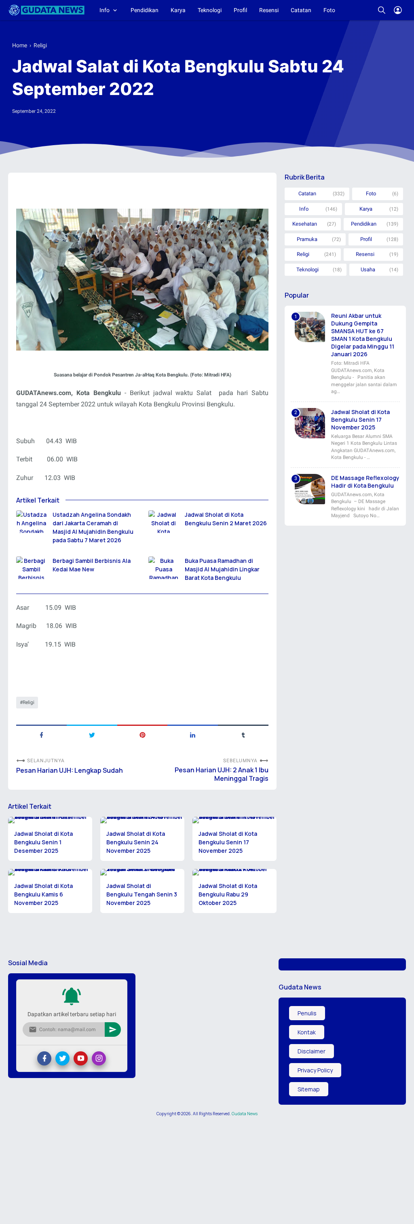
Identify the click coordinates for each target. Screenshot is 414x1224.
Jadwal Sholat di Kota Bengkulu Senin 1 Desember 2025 (43, 842)
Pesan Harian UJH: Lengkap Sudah (69, 770)
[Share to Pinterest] (142, 734)
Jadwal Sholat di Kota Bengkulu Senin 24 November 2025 (135, 842)
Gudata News (245, 1113)
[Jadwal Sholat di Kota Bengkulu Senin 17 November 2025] (234, 820)
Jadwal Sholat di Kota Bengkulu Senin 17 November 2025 (228, 842)
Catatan (301, 10)
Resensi (269, 10)
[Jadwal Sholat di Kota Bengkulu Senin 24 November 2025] (142, 820)
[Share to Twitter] (92, 734)
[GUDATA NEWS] (46, 10)
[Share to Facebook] (41, 734)
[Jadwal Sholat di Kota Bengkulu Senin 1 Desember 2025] (50, 820)
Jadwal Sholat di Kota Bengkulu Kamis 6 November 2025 (43, 894)
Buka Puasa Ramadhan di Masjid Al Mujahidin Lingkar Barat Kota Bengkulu (222, 569)
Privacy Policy (315, 1070)
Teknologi (210, 10)
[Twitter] (62, 1058)
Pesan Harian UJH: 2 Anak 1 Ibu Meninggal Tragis (221, 774)
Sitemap (309, 1089)
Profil (240, 10)
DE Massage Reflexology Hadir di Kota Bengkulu (365, 481)
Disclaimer (311, 1051)
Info (104, 10)
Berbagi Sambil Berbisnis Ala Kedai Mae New (92, 565)
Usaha (368, 269)
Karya (178, 10)
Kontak (307, 1032)
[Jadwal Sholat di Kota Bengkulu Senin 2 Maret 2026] (163, 521)
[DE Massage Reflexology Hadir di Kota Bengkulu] (310, 489)
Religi (28, 702)
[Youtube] (81, 1058)
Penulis (307, 1013)
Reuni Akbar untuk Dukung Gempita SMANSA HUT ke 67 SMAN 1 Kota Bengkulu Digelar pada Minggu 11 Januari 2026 (362, 335)
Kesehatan (304, 224)
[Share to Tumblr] (243, 734)
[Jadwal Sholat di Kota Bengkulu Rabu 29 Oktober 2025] (234, 872)
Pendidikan (144, 10)
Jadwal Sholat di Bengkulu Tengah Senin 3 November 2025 (141, 894)
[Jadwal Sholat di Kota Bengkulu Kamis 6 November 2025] (50, 872)
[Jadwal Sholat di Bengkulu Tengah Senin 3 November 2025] (142, 872)
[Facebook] (44, 1058)
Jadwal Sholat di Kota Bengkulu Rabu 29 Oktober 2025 (228, 894)
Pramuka (307, 239)
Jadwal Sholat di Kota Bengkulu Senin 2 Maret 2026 (226, 519)
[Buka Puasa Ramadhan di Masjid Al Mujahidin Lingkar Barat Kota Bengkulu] (163, 567)
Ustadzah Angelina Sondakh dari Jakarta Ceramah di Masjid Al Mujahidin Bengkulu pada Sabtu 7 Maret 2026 (93, 527)
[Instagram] (99, 1058)
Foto (329, 10)
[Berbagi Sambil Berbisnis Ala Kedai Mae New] (31, 567)
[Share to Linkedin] (192, 734)
